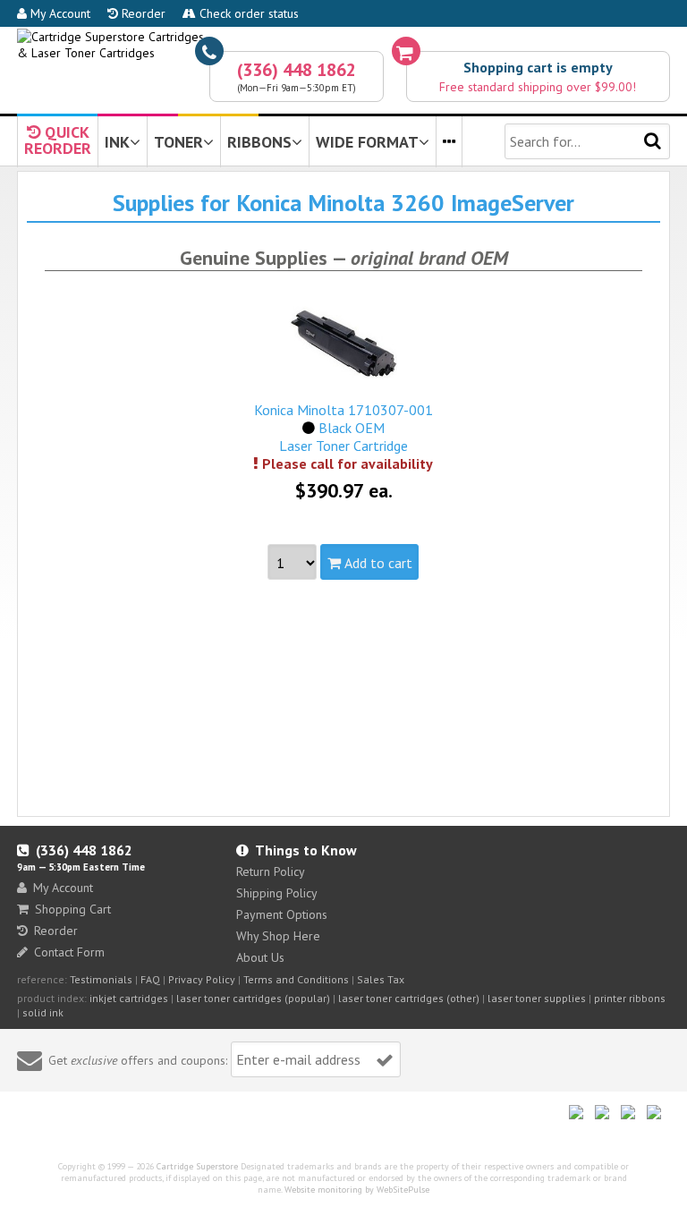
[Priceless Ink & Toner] (343, 45)
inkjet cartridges (128, 998)
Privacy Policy (201, 979)
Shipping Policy (277, 893)
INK (117, 142)
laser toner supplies (537, 998)
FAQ (150, 979)
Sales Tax (380, 979)
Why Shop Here (278, 936)
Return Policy (270, 871)
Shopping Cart (73, 909)
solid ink (43, 1012)
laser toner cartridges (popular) (253, 998)
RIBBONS (259, 142)
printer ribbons (630, 998)
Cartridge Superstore (197, 1166)
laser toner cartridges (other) (408, 998)
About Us (260, 957)
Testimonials (101, 979)
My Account (58, 13)
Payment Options (281, 914)
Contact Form (69, 952)
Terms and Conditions (296, 979)
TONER (178, 142)
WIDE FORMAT (367, 142)
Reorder (141, 13)
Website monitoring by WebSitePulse (356, 1189)
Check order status (247, 13)
